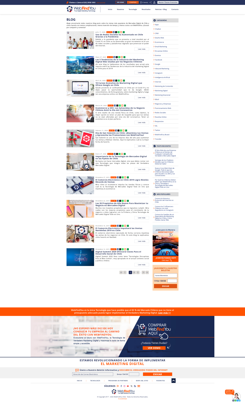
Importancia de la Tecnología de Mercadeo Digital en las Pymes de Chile (121, 157)
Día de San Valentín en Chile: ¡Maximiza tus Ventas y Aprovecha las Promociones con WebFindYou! (122, 134)
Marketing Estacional (162, 95)
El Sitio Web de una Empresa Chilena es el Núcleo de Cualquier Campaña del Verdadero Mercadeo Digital (165, 153)
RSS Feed (135, 386)
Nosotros (120, 9)
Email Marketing (161, 46)
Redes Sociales (160, 112)
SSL (156, 126)
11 (143, 272)
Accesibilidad (122, 399)
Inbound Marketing (162, 68)
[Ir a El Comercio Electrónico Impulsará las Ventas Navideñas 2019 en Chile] (118, 226)
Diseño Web (159, 38)
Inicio (110, 9)
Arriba (174, 380)
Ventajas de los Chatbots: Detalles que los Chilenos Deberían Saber (164, 162)
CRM (156, 33)
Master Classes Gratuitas (168, 2)
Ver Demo (120, 2)
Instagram (159, 73)
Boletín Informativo (138, 386)
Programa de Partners (118, 381)
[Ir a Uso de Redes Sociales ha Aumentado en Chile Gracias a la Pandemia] (114, 32)
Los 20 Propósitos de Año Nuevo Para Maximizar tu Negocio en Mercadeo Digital (122, 204)
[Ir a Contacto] (165, 243)
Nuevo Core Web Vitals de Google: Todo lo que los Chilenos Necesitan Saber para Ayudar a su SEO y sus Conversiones (165, 172)
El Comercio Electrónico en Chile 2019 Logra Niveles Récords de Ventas (122, 181)
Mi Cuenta (154, 2)
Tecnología (133, 9)
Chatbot (158, 29)
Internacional (101, 3)
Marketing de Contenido (164, 86)
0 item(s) (145, 2)
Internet (158, 82)
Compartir (150, 2)
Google (157, 64)
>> (147, 272)
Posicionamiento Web (163, 108)
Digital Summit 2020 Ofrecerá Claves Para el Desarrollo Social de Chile (118, 253)
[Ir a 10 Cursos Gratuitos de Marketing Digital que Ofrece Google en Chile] (114, 81)
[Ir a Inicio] (82, 9)
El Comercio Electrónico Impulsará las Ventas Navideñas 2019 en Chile (119, 229)
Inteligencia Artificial (162, 77)
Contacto (174, 9)
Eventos (158, 55)
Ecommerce (159, 42)
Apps (157, 24)
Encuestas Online (161, 51)
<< (121, 272)
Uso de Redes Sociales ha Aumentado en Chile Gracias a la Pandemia (119, 36)
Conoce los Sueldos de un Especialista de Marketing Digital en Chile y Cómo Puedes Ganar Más (164, 217)
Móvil (157, 99)
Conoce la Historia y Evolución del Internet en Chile (164, 200)
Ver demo (154, 348)
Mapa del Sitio (142, 381)
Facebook (158, 60)
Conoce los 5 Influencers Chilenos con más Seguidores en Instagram (164, 208)
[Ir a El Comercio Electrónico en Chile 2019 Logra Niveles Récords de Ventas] (118, 177)
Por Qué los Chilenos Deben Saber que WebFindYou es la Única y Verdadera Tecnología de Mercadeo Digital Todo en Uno (165, 183)
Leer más (141, 49)
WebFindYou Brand (162, 134)
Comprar (122, 336)
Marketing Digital (161, 90)
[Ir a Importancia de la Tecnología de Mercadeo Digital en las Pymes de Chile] (115, 154)
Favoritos (160, 381)
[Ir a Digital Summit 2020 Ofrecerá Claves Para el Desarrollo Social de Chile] (118, 249)
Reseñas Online (161, 117)
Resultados (146, 9)
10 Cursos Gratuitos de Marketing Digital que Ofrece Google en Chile (119, 84)
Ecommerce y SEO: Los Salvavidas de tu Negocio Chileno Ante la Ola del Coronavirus (120, 109)
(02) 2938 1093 (89, 2)
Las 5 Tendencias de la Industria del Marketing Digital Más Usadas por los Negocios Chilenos (120, 61)
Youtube (158, 139)
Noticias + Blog (161, 9)
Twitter (157, 130)
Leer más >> (164, 312)
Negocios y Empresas (163, 104)
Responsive (159, 121)
